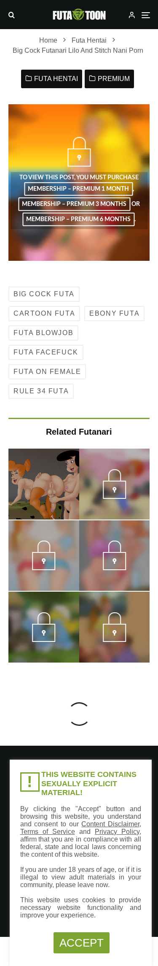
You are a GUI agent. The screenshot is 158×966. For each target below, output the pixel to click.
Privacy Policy (117, 831)
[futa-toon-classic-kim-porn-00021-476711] (114, 496)
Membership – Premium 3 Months (74, 204)
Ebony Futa (114, 313)
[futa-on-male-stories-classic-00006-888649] (114, 639)
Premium (114, 78)
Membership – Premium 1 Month (78, 189)
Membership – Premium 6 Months (78, 219)
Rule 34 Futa (41, 391)
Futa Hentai (56, 78)
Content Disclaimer (110, 824)
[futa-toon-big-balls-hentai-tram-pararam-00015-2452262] (114, 567)
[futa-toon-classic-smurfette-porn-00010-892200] (43, 639)
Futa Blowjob (43, 332)
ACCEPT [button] (81, 942)
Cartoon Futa (44, 313)
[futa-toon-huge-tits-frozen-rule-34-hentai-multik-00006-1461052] (43, 567)
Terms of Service (47, 831)
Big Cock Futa (44, 294)
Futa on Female (47, 371)
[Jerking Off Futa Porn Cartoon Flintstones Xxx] (43, 484)
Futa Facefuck (45, 352)
